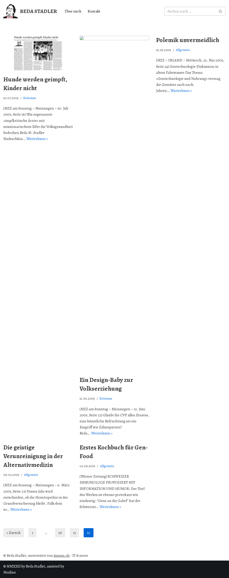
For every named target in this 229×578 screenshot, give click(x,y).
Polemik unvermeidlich (187, 40)
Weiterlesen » (37, 138)
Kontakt (94, 11)
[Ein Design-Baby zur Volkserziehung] (114, 203)
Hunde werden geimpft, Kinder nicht (35, 83)
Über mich (73, 11)
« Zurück (14, 532)
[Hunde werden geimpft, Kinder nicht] (38, 53)
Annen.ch (62, 555)
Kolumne (29, 97)
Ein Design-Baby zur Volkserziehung (106, 384)
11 (74, 532)
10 (60, 532)
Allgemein (183, 49)
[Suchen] (221, 11)
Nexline (9, 572)
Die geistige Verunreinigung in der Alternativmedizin (33, 456)
